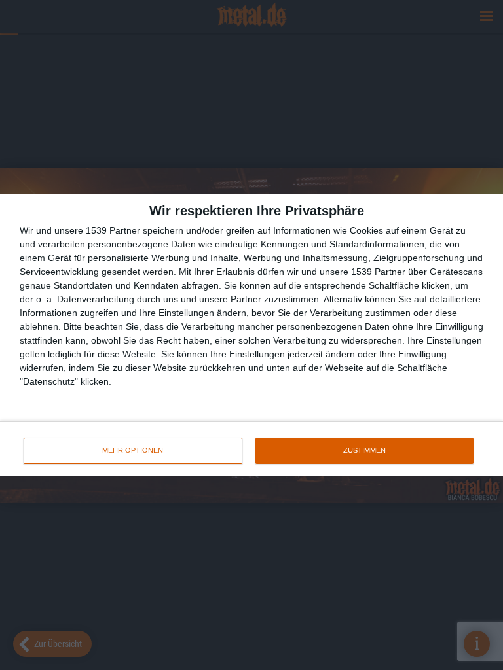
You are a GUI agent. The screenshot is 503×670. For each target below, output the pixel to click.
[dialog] (251, 335)
